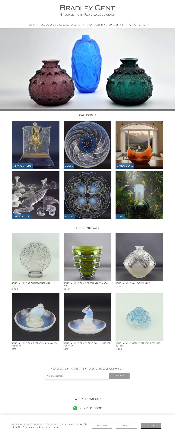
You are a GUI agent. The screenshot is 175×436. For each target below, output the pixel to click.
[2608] (51, 235)
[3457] (155, 235)
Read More (102, 425)
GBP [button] (122, 25)
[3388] (103, 295)
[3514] (155, 295)
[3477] (51, 295)
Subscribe (119, 376)
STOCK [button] (32, 25)
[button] (135, 24)
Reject (126, 425)
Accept (151, 425)
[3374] (103, 235)
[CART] (130, 24)
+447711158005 (92, 408)
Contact (113, 25)
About (90, 25)
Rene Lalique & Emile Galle (54, 25)
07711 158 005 (89, 399)
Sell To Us (101, 25)
